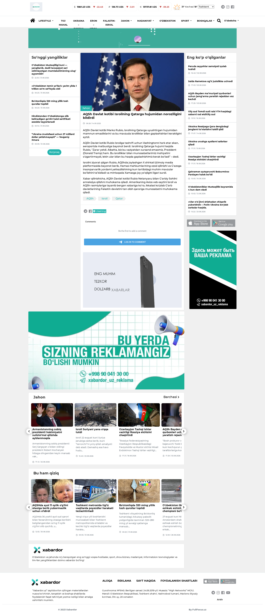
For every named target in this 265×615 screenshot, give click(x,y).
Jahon (86, 108)
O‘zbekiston (167, 20)
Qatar (119, 198)
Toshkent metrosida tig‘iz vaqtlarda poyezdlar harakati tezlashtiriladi (51, 508)
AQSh (90, 198)
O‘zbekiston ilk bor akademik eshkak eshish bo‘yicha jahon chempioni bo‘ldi (138, 508)
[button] (46, 20)
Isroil (105, 198)
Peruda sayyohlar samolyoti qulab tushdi (181, 431)
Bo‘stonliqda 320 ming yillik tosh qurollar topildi (94, 507)
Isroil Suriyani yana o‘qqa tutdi (48, 431)
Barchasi (170, 397)
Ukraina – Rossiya (78, 24)
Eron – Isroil (94, 24)
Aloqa (107, 580)
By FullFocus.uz (197, 609)
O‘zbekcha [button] (230, 20)
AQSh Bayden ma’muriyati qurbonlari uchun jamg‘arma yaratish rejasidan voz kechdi (138, 432)
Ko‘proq (54, 152)
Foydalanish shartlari (179, 580)
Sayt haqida (146, 580)
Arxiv (220, 599)
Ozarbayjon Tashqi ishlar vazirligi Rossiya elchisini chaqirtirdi (92, 432)
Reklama (124, 580)
